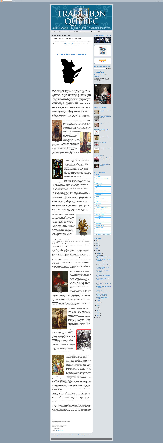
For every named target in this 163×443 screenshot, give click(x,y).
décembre (99, 253)
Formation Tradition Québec (101, 207)
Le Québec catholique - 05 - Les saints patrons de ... (102, 292)
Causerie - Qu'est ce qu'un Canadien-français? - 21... (102, 295)
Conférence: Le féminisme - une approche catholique (105, 158)
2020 (97, 243)
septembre (99, 302)
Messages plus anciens (84, 434)
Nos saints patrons (59, 430)
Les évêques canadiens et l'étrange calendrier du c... (103, 265)
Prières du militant (63, 31)
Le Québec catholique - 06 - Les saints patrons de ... (102, 282)
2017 (97, 248)
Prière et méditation (100, 232)
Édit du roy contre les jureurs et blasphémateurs (102, 279)
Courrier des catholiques (101, 189)
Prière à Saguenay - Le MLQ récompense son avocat (102, 263)
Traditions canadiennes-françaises (103, 234)
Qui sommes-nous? (88, 31)
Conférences (98, 185)
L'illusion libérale (102, 142)
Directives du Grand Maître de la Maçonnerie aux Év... (103, 257)
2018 (97, 247)
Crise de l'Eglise (99, 192)
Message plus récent (57, 434)
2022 (97, 240)
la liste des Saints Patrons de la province (72, 43)
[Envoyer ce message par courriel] (55, 428)
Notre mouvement (99, 227)
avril (98, 310)
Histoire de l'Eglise (100, 209)
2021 (97, 242)
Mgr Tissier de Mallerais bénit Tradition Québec (102, 298)
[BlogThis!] (56, 428)
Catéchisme (98, 181)
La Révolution (99, 218)
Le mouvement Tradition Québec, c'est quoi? (104, 130)
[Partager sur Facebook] (58, 428)
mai (97, 308)
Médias (70, 31)
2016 (97, 250)
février (98, 313)
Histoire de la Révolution (101, 212)
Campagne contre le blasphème (102, 178)
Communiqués (99, 183)
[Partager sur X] (57, 428)
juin (97, 307)
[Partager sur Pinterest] (60, 428)
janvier (98, 315)
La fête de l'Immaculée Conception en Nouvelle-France (104, 136)
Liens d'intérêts (97, 31)
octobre (98, 300)
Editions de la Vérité (100, 198)
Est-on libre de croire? (99, 155)
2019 (97, 245)
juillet (98, 305)
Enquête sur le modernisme (101, 201)
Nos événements (77, 31)
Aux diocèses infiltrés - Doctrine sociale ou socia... (102, 268)
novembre (99, 255)
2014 (97, 317)
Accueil (71, 434)
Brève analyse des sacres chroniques (101, 273)
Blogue (55, 31)
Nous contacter (106, 31)
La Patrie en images (100, 216)
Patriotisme (98, 229)
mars (98, 312)
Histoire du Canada (100, 214)
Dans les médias (99, 194)
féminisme (98, 205)
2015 (97, 252)
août (98, 303)
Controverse (98, 187)
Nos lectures (98, 223)
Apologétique (98, 176)
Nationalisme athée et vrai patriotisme (101, 290)
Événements (98, 203)
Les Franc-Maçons (100, 221)
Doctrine (97, 196)
